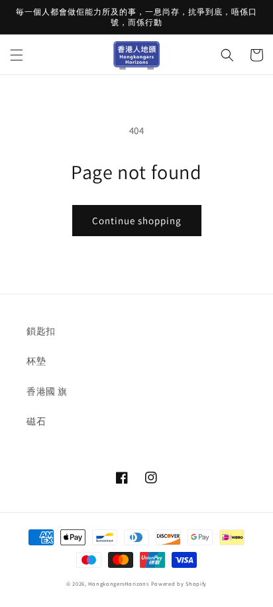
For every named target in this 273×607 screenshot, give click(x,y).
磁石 (36, 421)
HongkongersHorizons (118, 583)
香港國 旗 (47, 391)
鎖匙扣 (41, 331)
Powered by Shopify (179, 583)
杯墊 (36, 361)
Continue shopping (137, 220)
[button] (16, 55)
